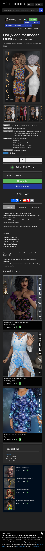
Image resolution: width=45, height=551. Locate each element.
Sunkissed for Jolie (22, 467)
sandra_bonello (24, 39)
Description (9, 207)
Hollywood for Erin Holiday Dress (15, 378)
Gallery (9, 25)
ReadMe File (10, 454)
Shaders (16, 140)
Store (36, 22)
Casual (29, 145)
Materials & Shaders (20, 138)
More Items (22, 207)
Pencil (29, 147)
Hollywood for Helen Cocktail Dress (16, 322)
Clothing (16, 143)
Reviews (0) (35, 207)
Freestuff (19, 25)
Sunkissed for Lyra (22, 489)
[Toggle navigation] (4, 4)
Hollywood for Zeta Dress (25, 501)
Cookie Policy (20, 546)
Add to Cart (23, 181)
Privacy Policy (35, 546)
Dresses (22, 143)
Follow (34, 19)
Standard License (20, 150)
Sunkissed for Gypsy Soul (25, 478)
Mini (28, 143)
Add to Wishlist (23, 186)
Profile (29, 22)
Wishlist (28, 25)
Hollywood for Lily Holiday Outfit (15, 435)
